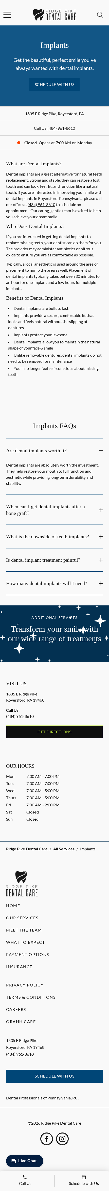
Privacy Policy (25, 984)
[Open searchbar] (100, 14)
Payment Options (27, 954)
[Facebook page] (46, 1138)
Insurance (19, 966)
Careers (16, 1009)
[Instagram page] (62, 1138)
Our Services (22, 917)
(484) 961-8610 (61, 128)
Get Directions (54, 731)
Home (13, 905)
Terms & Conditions (31, 997)
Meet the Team (24, 929)
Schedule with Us (55, 84)
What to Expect (25, 942)
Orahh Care (21, 1021)
